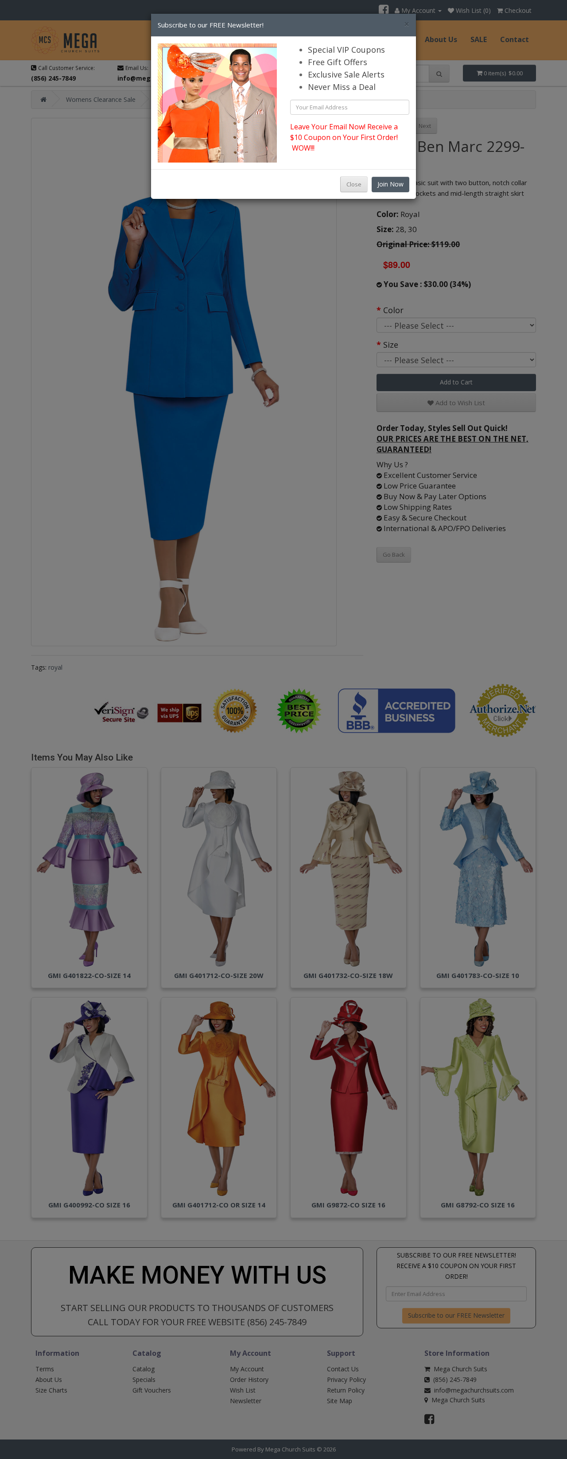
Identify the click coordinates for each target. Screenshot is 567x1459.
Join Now (390, 184)
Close (353, 184)
